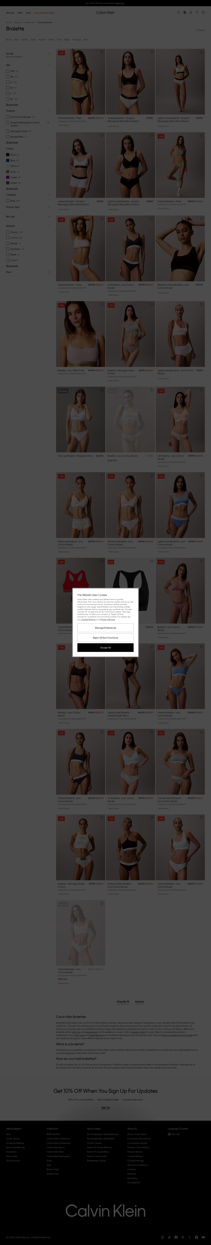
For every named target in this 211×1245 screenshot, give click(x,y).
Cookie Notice (88, 619)
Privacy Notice (107, 619)
